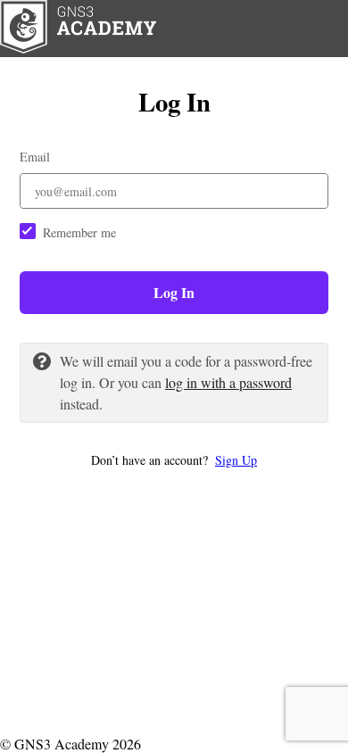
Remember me (79, 232)
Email (35, 156)
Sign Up (236, 459)
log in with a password (228, 382)
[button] (174, 459)
